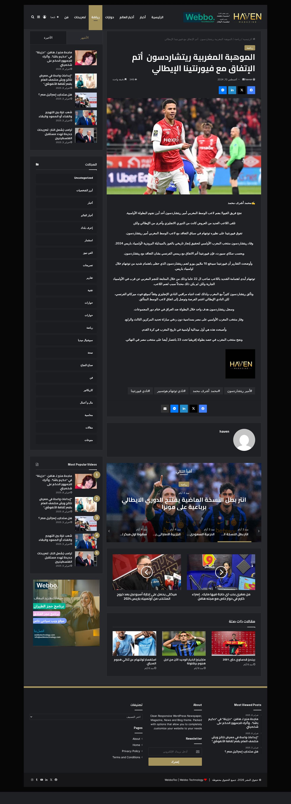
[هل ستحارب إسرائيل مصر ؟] (86, 100)
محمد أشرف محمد (205, 391)
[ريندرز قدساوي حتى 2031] (233, 643)
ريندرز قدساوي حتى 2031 (239, 659)
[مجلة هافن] (221, 17)
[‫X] (242, 90)
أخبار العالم (127, 17)
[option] (184, 502)
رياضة (95, 17)
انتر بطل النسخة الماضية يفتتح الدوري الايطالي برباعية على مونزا (184, 503)
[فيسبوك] (251, 90)
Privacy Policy (131, 751)
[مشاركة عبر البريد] (165, 409)
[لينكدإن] (232, 90)
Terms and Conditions (126, 757)
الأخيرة (48, 37)
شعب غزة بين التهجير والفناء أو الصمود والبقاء (55, 114)
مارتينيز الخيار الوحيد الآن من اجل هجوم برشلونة (185, 661)
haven (248, 79)
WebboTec (171, 779)
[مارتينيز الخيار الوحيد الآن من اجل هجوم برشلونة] (184, 643)
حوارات (109, 17)
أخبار (143, 17)
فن (66, 17)
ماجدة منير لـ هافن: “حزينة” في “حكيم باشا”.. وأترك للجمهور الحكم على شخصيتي (54, 58)
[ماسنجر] (223, 90)
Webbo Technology (191, 779)
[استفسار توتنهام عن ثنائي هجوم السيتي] (134, 643)
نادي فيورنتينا (139, 391)
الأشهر (85, 37)
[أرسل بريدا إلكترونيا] (243, 79)
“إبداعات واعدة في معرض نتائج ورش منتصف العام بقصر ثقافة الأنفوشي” (55, 79)
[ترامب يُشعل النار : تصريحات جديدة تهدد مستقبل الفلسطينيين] (86, 135)
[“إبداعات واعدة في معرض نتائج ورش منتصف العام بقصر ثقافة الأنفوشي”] (86, 81)
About (136, 738)
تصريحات (80, 17)
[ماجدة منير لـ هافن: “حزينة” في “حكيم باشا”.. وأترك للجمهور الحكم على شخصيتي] (86, 57)
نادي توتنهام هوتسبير (170, 391)
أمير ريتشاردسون (238, 391)
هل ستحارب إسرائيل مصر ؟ (55, 94)
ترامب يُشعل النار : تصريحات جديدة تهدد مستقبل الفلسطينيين (54, 134)
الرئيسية (157, 17)
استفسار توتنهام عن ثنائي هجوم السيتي (135, 661)
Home (136, 745)
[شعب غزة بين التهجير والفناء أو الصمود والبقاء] (86, 117)
